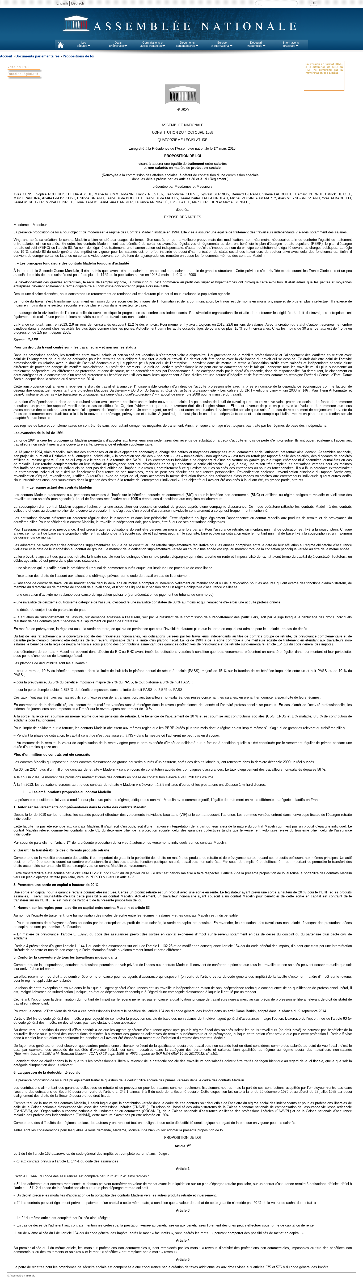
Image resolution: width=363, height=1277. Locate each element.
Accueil (6, 56)
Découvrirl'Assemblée (255, 44)
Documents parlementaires (37, 56)
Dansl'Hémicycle (116, 44)
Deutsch (77, 3)
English (62, 3)
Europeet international (220, 44)
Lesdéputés (82, 44)
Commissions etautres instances (151, 44)
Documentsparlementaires (185, 44)
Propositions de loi (78, 56)
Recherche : (260, 4)
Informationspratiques (291, 44)
